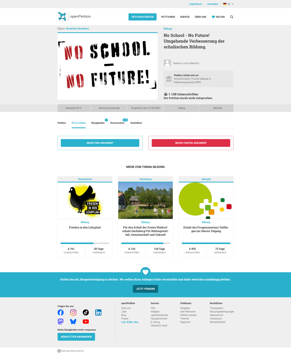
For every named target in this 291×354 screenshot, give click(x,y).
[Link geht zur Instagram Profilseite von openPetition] (73, 312)
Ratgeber (185, 308)
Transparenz (216, 308)
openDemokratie (159, 315)
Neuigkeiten (98, 121)
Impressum (216, 318)
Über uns (126, 308)
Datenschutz (216, 315)
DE (228, 4)
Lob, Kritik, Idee (129, 322)
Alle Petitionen (188, 311)
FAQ (153, 308)
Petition (62, 122)
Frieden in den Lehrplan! (85, 227)
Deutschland (85, 179)
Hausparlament (159, 318)
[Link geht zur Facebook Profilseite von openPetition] (61, 312)
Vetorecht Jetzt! (159, 325)
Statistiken (136, 122)
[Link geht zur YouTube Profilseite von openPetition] (86, 321)
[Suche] (232, 17)
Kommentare (117, 121)
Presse (124, 318)
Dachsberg (145, 179)
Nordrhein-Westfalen (77, 28)
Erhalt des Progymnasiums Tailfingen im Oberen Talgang (206, 229)
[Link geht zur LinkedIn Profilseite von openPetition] (98, 312)
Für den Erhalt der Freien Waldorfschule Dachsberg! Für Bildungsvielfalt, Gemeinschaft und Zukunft (145, 231)
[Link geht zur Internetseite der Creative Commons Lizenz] (59, 350)
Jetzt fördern (145, 288)
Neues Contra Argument (191, 143)
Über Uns (200, 16)
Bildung (168, 28)
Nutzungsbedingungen (222, 311)
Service (185, 16)
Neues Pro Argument (100, 143)
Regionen (185, 322)
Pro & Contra (79, 122)
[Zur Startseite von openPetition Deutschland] (74, 17)
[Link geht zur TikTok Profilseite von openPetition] (86, 312)
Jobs (124, 311)
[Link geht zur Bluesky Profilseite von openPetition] (73, 321)
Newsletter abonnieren (76, 336)
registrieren (195, 4)
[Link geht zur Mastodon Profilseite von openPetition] (61, 321)
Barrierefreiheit (217, 322)
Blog (123, 315)
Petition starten (143, 16)
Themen (184, 318)
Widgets (155, 311)
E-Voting (155, 322)
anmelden (212, 4)
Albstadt (206, 179)
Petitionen (168, 16)
